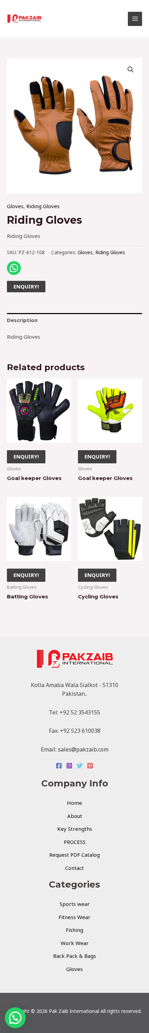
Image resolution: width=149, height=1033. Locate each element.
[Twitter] (80, 766)
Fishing (74, 929)
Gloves (15, 206)
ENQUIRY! (26, 286)
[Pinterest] (90, 766)
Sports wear (75, 903)
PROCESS (75, 841)
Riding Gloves (43, 206)
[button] (130, 69)
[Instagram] (69, 766)
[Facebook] (59, 766)
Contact (74, 867)
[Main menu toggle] (135, 19)
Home (74, 802)
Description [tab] (22, 320)
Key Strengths (74, 828)
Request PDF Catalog (74, 854)
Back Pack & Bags (74, 955)
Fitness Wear (74, 917)
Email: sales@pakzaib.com (74, 749)
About (74, 815)
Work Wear (75, 943)
